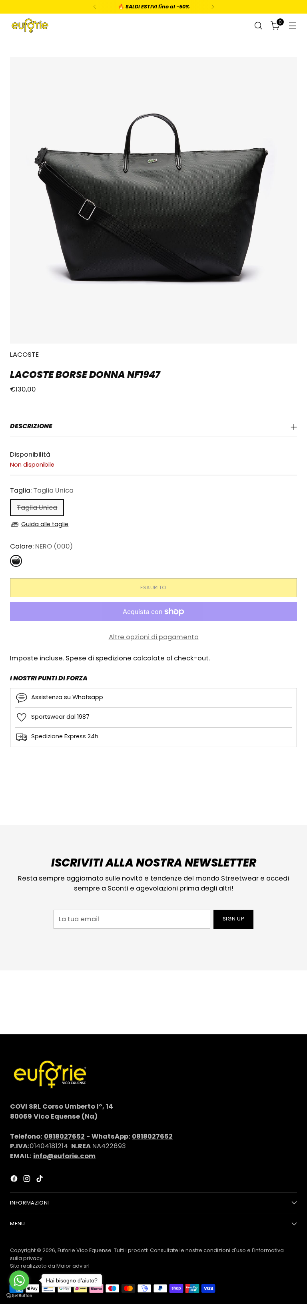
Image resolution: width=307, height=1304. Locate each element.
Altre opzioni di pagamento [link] (154, 637)
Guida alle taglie (44, 524)
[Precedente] (95, 7)
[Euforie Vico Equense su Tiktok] (40, 1180)
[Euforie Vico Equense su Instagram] (27, 1180)
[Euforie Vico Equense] (30, 26)
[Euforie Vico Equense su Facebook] (15, 1180)
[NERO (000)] (16, 561)
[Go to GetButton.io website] (19, 1295)
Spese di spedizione (99, 658)
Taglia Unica (37, 507)
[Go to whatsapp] (19, 1280)
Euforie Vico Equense (85, 1250)
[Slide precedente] (272, 798)
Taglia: (42, 490)
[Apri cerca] (258, 26)
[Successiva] (212, 7)
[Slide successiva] (290, 797)
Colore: (41, 546)
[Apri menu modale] (293, 26)
